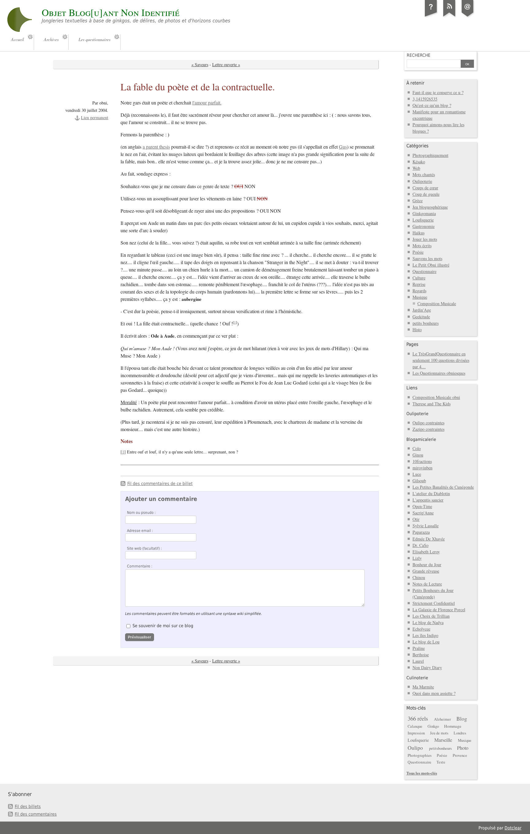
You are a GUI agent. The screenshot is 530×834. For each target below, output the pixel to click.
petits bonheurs (426, 323)
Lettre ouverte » (226, 64)
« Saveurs (199, 64)
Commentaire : (139, 566)
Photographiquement (430, 155)
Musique (420, 297)
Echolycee (421, 629)
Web (416, 168)
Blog (461, 718)
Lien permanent (94, 117)
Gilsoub (419, 480)
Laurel (418, 661)
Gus (343, 146)
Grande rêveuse (426, 571)
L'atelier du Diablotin (431, 493)
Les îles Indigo (425, 635)
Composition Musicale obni (436, 397)
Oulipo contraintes (428, 423)
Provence (460, 755)
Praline (419, 648)
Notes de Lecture (427, 584)
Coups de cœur (425, 188)
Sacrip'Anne (423, 513)
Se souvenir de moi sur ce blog (162, 625)
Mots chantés (424, 174)
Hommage (452, 726)
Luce (417, 474)
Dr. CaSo (420, 545)
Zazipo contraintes (428, 429)
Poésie (418, 252)
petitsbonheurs (440, 748)
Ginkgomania (424, 213)
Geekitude (421, 317)
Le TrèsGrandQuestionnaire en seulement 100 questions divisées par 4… (441, 360)
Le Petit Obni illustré (431, 265)
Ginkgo (433, 726)
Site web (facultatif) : (144, 548)
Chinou (419, 577)
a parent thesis (156, 146)
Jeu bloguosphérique (430, 207)
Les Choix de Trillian (431, 616)
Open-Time (422, 506)
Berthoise (421, 655)
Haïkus (418, 233)
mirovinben (422, 468)
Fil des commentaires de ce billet (160, 483)
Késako (419, 162)
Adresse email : (140, 531)
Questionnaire (424, 271)
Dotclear (513, 827)
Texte (440, 762)
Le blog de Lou (426, 642)
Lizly (417, 558)
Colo (417, 448)
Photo (462, 748)
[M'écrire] (467, 16)
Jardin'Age (422, 310)
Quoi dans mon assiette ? (434, 693)
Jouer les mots (425, 239)
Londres (460, 733)
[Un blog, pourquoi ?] (431, 16)
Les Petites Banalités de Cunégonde (443, 487)
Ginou (418, 455)
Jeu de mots (439, 733)
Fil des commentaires (36, 814)
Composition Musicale (436, 303)
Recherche (418, 55)
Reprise (419, 284)
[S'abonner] (449, 16)
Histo (417, 329)
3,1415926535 (425, 99)
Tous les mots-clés (421, 773)
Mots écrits (422, 245)
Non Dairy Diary (427, 667)
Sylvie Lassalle (426, 526)
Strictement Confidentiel (434, 603)
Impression (416, 733)
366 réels (418, 718)
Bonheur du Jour (427, 564)
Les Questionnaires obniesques (439, 373)
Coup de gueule (426, 194)
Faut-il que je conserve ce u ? (438, 92)
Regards (419, 291)
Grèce (418, 200)
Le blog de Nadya (428, 622)
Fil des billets (28, 806)
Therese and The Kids (432, 404)
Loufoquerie (423, 220)
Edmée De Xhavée (429, 539)
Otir (416, 519)
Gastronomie (424, 226)
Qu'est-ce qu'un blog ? (432, 105)
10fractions (422, 461)
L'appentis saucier (428, 500)
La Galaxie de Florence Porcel (439, 609)
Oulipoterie (422, 181)
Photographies (420, 755)
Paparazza (421, 532)
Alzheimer (442, 719)
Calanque (415, 726)
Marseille (443, 740)
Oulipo (415, 747)
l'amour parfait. (206, 102)
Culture (419, 278)
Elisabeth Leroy (426, 552)
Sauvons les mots (427, 258)
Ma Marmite (423, 687)
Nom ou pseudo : (141, 512)
